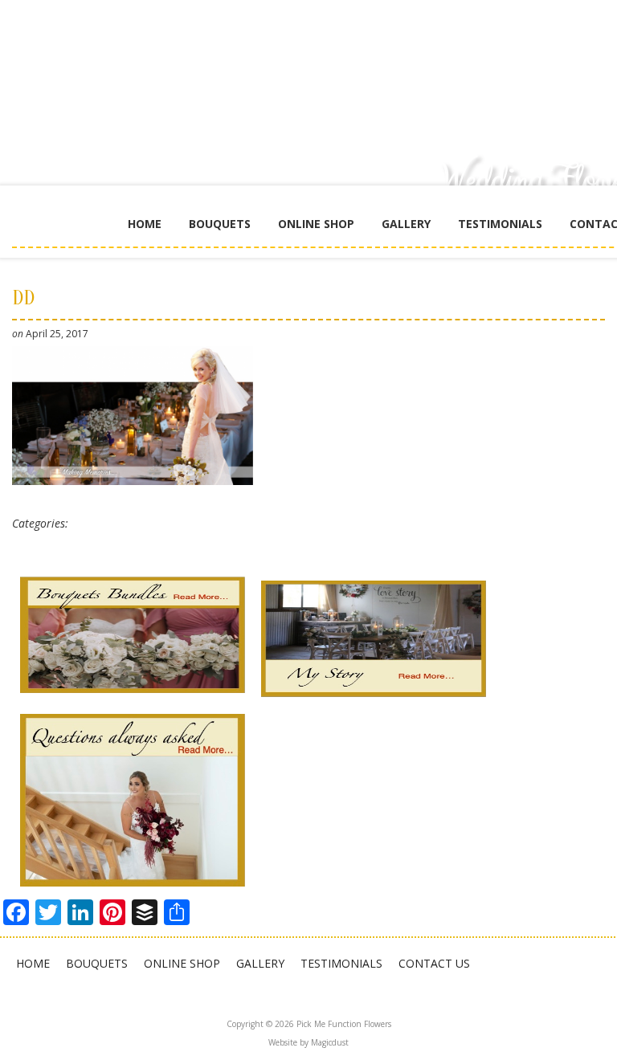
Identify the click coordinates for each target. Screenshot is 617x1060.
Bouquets (220, 223)
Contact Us (434, 963)
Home (144, 223)
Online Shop (316, 223)
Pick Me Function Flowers (385, 64)
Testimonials (500, 223)
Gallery (406, 223)
